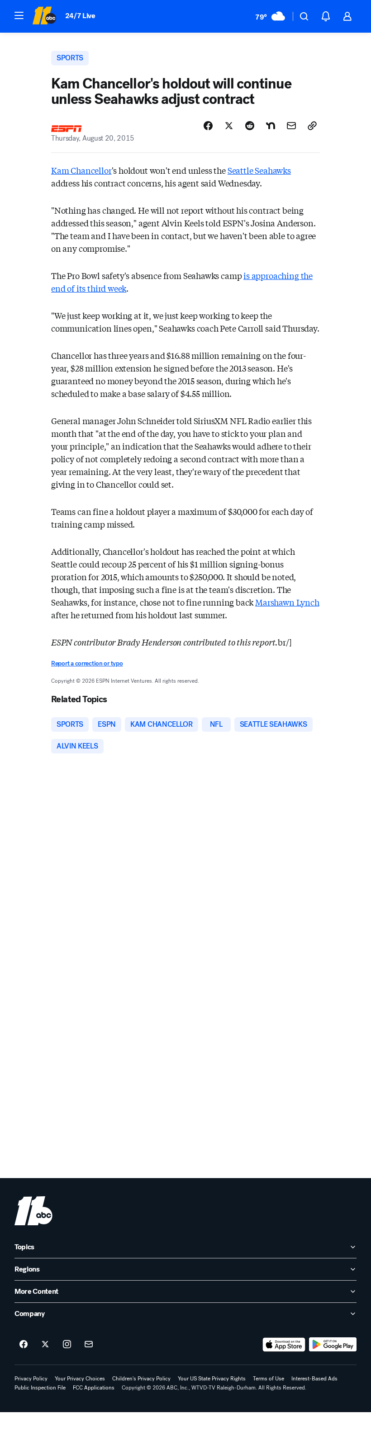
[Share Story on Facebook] (208, 125)
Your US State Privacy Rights (212, 1378)
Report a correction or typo (87, 663)
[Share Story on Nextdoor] (270, 125)
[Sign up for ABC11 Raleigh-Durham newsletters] (89, 1345)
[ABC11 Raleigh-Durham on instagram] (67, 1345)
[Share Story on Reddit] (249, 125)
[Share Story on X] (229, 125)
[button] (19, 15)
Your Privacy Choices (80, 1378)
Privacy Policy (31, 1378)
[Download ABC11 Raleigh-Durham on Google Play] (333, 1344)
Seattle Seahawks (259, 170)
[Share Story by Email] (291, 125)
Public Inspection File (40, 1387)
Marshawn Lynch (287, 602)
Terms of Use (268, 1378)
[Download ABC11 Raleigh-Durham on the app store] (284, 1344)
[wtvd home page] (33, 1210)
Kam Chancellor (81, 170)
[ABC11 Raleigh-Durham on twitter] (45, 1345)
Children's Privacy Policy (141, 1378)
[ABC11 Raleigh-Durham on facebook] (23, 1345)
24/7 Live (80, 15)
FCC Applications (93, 1387)
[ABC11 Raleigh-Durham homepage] (44, 16)
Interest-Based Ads (314, 1378)
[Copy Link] (312, 125)
